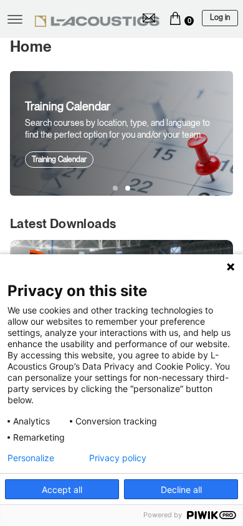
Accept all (62, 489)
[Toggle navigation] (15, 19)
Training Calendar (59, 159)
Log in (220, 17)
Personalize (30, 458)
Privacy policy (117, 458)
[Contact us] (149, 18)
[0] (175, 18)
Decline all (181, 489)
